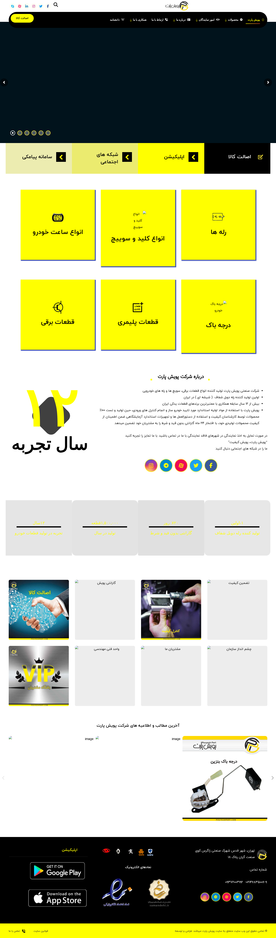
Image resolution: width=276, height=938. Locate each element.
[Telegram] (166, 465)
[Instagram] (151, 465)
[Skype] (12, 6)
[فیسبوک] (48, 6)
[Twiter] (196, 465)
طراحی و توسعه (183, 931)
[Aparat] (181, 465)
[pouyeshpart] (177, 6)
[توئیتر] (41, 6)
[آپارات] (19, 6)
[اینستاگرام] (34, 6)
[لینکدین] (26, 6)
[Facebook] (210, 465)
